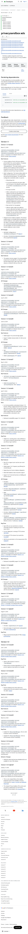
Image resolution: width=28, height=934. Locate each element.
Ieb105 (17, 589)
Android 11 (3, 877)
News (2, 825)
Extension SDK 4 (21, 789)
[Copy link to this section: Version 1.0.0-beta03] (15, 694)
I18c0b (18, 353)
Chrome (2, 913)
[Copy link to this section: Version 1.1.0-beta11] (14, 241)
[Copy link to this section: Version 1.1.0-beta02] (14, 565)
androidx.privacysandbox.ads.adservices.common (12, 45)
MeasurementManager (17, 588)
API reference (4, 887)
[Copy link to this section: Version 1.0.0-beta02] (15, 715)
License (7, 924)
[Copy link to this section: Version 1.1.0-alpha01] (15, 609)
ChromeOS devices (5, 855)
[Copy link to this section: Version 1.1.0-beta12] (14, 145)
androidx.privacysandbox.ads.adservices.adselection (12, 42)
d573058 (6, 533)
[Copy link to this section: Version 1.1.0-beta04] (14, 446)
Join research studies (5, 903)
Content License (14, 801)
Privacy (2, 843)
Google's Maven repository (14, 83)
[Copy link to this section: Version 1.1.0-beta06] (14, 388)
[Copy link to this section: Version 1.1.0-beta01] (14, 593)
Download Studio (4, 889)
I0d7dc (13, 513)
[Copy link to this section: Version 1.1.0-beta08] (14, 319)
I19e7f (14, 291)
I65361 (10, 690)
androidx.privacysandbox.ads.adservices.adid (11, 41)
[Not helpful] (11, 13)
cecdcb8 (6, 537)
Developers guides (5, 885)
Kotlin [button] (10, 93)
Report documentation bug (6, 898)
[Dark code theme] (24, 96)
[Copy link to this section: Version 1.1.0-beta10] (14, 267)
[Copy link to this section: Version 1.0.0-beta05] (15, 645)
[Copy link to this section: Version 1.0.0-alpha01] (15, 765)
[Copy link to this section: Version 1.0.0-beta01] (14, 741)
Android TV (3, 859)
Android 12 (3, 875)
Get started (4, 5)
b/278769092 (7, 636)
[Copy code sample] (26, 96)
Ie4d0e (21, 504)
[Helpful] (9, 13)
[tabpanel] (14, 101)
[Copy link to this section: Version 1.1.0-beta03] (14, 544)
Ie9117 (7, 629)
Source (2, 823)
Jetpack (12, 5)
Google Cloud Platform (6, 917)
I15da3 (23, 635)
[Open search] (18, 1)
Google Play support (5, 901)
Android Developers (5, 10)
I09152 (19, 510)
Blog (2, 827)
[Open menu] (2, 1)
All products (3, 919)
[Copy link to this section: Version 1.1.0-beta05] (14, 422)
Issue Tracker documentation (12, 134)
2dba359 (6, 541)
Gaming (2, 835)
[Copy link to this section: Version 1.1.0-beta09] (14, 295)
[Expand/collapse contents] (8, 16)
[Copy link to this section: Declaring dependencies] (20, 77)
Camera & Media (4, 841)
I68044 (9, 348)
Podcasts (3, 829)
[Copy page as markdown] (7, 36)
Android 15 (3, 869)
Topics (13, 782)
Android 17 (3, 865)
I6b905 (15, 237)
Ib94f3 (13, 490)
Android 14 (3, 871)
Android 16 (3, 867)
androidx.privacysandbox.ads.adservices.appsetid (12, 44)
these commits (12, 156)
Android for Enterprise (5, 819)
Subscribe (17, 927)
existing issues (21, 123)
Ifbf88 (5, 315)
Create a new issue (14, 131)
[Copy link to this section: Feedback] (9, 117)
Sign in (24, 1)
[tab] (4, 93)
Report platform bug (5, 896)
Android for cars (4, 857)
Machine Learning (4, 837)
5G (1, 845)
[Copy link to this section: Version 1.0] (10, 642)
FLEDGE (17, 782)
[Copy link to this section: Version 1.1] (10, 142)
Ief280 (11, 495)
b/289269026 (12, 629)
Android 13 (3, 873)
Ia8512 (19, 355)
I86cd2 (5, 486)
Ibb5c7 (20, 234)
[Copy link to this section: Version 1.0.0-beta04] (15, 671)
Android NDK (3, 891)
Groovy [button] (4, 93)
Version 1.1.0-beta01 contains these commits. (12, 605)
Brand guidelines (13, 924)
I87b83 (20, 520)
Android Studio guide (5, 883)
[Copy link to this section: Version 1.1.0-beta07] (14, 359)
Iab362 (18, 384)
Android (2, 817)
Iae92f (20, 625)
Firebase (3, 915)
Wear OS (3, 853)
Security (2, 821)
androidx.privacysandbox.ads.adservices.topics (11, 53)
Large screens (4, 851)
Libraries (23, 10)
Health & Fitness (4, 839)
